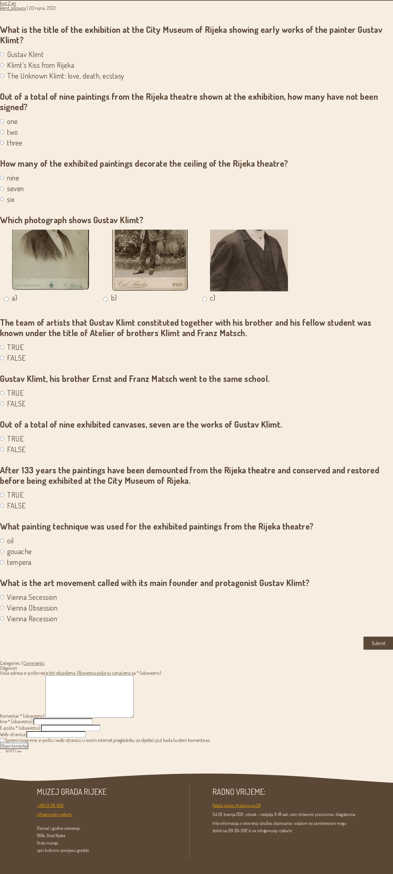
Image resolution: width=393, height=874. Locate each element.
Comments (33, 663)
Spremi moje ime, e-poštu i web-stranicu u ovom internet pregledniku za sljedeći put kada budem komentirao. (108, 740)
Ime (16, 721)
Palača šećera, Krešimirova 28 (236, 805)
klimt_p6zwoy (13, 8)
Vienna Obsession (32, 607)
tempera (19, 562)
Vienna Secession (32, 597)
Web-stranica (12, 734)
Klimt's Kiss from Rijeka (40, 65)
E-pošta (20, 728)
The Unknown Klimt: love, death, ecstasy (65, 75)
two (12, 132)
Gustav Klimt (25, 54)
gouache (19, 551)
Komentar (22, 716)
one (12, 121)
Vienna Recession (32, 618)
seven (15, 188)
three (14, 142)
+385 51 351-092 (50, 805)
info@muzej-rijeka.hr (54, 814)
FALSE (16, 358)
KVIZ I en (11, 751)
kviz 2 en (8, 3)
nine (13, 177)
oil (10, 540)
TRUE (15, 347)
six (11, 199)
